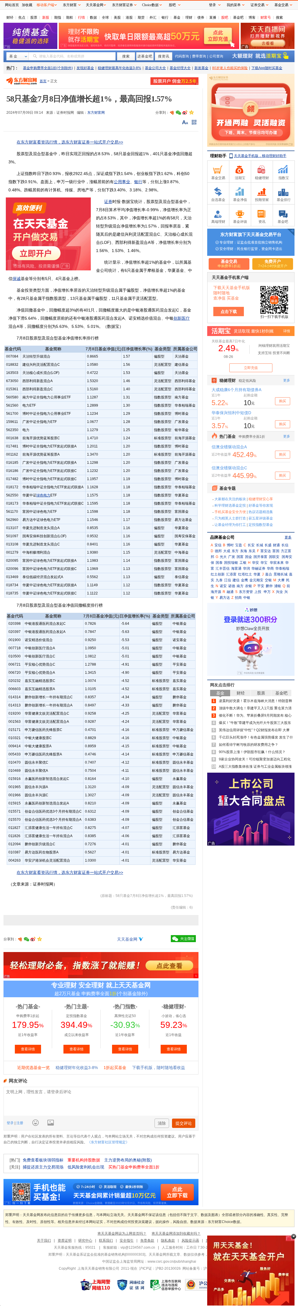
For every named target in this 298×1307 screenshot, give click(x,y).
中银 (246, 598)
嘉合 (268, 574)
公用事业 (122, 181)
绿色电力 (43, 495)
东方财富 (70, 5)
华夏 (256, 574)
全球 (105, 17)
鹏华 (269, 586)
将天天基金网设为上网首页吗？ (121, 1233)
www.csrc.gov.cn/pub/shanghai (172, 1261)
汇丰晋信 (223, 568)
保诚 (17, 278)
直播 (212, 17)
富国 (275, 551)
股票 (33, 17)
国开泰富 (260, 557)
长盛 (268, 545)
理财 (188, 17)
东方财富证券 (122, 5)
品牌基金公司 (222, 537)
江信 (227, 580)
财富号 (265, 17)
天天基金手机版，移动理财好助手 (260, 156)
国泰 (219, 563)
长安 (251, 545)
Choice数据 (150, 5)
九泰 (219, 580)
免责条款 (147, 1240)
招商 (238, 598)
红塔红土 (245, 574)
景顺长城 (281, 574)
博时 (230, 545)
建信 (236, 580)
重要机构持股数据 (84, 1160)
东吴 (252, 551)
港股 (129, 17)
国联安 (274, 557)
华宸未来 (277, 563)
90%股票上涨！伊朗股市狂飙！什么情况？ (252, 752)
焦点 (21, 17)
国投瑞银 (231, 563)
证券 (108, 201)
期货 (141, 17)
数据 (93, 17)
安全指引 (127, 1240)
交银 (268, 580)
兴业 (279, 592)
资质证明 (65, 1240)
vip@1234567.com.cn (137, 1247)
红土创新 (218, 574)
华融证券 (258, 568)
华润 (246, 568)
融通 (230, 592)
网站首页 (12, 5)
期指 (57, 17)
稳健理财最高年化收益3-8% (119, 68)
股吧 (224, 17)
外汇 (153, 17)
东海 (243, 551)
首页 (43, 81)
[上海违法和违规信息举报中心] (166, 1285)
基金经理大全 (180, 68)
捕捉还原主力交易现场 (43, 1167)
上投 (257, 592)
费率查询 (199, 56)
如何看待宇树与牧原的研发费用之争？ (248, 745)
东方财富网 (96, 113)
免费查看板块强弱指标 (43, 1160)
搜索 (279, 17)
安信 (217, 545)
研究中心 (85, 1240)
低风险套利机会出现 (86, 1167)
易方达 (224, 598)
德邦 (218, 551)
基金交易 (281, 5)
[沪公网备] (202, 1285)
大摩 (281, 580)
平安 (260, 586)
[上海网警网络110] (95, 1285)
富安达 (265, 551)
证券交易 (258, 5)
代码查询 (182, 56)
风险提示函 (190, 1240)
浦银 (277, 586)
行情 (81, 17)
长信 (284, 545)
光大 (223, 557)
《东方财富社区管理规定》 (108, 1142)
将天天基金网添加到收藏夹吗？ (176, 1233)
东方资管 (246, 592)
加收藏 (27, 5)
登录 (11, 1123)
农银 (248, 586)
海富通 (236, 568)
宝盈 (238, 545)
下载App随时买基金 (266, 68)
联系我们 (106, 1240)
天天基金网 (127, 939)
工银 (243, 563)
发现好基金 (85, 68)
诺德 (231, 586)
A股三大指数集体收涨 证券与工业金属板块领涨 (255, 766)
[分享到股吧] (172, 112)
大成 (226, 551)
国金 (248, 557)
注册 (19, 1123)
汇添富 (231, 574)
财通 (276, 545)
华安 (255, 563)
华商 (270, 568)
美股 (117, 17)
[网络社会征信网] (131, 1285)
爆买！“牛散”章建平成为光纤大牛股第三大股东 (255, 723)
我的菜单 (234, 5)
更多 (288, 537)
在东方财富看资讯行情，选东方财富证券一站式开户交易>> (70, 142)
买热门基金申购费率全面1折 (133, 1167)
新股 (45, 17)
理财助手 (218, 155)
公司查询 (216, 56)
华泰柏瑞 (282, 568)
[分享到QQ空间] (191, 112)
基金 (176, 17)
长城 (259, 545)
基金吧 (238, 17)
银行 (165, 17)
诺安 (223, 586)
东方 (235, 551)
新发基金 (201, 68)
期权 (69, 17)
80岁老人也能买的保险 (230, 68)
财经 (9, 17)
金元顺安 (256, 580)
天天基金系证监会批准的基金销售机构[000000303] (105, 1254)
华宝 (263, 563)
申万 (267, 592)
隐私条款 (168, 1240)
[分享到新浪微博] (184, 112)
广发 (231, 557)
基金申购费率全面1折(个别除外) (48, 68)
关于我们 (44, 1240)
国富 (240, 557)
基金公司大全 (155, 68)
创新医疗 (181, 318)
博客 (252, 17)
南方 (240, 586)
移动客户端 (45, 5)
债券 (200, 17)
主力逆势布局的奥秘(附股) (128, 1160)
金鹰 (244, 580)
